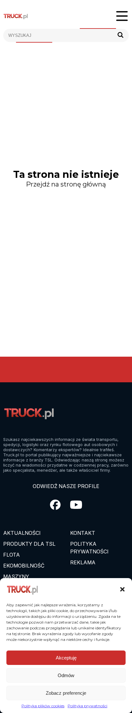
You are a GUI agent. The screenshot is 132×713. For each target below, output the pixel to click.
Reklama (82, 562)
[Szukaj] (120, 35)
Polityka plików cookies (42, 705)
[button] (122, 589)
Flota (11, 554)
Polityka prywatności (87, 705)
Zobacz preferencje (66, 693)
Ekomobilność (24, 565)
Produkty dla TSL (29, 544)
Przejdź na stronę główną (66, 184)
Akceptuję (66, 657)
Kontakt (82, 533)
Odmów (66, 675)
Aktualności (22, 533)
